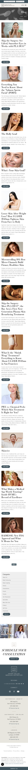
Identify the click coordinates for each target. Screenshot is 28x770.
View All (6, 614)
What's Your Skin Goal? (13, 170)
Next (14, 564)
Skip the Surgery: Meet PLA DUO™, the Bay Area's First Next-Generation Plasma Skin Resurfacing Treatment (13, 309)
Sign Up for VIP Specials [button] (9, 1)
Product (5, 605)
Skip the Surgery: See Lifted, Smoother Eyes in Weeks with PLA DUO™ (13, 43)
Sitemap (22, 750)
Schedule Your (14, 652)
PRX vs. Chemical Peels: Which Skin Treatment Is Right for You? (13, 409)
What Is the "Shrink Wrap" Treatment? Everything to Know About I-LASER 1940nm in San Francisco (13, 358)
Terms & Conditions (8, 750)
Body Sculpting (6, 582)
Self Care (5, 608)
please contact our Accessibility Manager (14, 763)
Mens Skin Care (6, 602)
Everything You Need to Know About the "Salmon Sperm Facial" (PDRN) (11, 88)
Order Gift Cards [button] (20, 1)
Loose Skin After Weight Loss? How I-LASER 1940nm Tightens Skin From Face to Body (13, 217)
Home (21, 16)
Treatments (5, 610)
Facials (4, 594)
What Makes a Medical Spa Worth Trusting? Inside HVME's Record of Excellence (12, 493)
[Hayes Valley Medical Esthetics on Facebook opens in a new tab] (14, 691)
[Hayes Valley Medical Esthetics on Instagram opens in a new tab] (10, 691)
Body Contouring (7, 580)
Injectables (5, 599)
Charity (4, 585)
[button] (2, 764)
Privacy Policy (16, 750)
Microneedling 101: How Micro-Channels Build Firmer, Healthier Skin (13, 262)
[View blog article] (12, 30)
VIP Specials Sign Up (14, 708)
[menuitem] (10, 691)
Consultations (6, 588)
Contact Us (14, 658)
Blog (25, 16)
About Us (5, 577)
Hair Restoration (6, 596)
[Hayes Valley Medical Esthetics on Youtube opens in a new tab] (18, 691)
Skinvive (5, 450)
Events (4, 591)
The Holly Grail (9, 133)
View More (6, 62)
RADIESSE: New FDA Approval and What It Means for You (12, 538)
